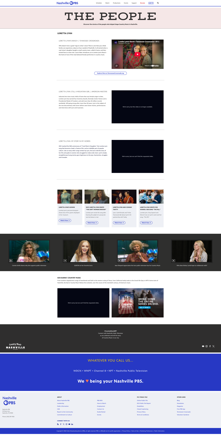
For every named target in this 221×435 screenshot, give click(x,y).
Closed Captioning (142, 409)
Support (134, 3)
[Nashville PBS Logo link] (67, 3)
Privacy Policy (141, 412)
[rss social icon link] (58, 425)
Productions (116, 3)
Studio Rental (101, 412)
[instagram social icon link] (67, 425)
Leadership (60, 403)
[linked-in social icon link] (72, 425)
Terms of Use (135, 431)
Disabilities (140, 406)
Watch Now (64, 220)
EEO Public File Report (144, 403)
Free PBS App (181, 409)
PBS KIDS (99, 400)
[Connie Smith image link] (29, 251)
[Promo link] (69, 197)
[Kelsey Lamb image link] (192, 251)
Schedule (99, 3)
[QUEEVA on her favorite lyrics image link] (83, 251)
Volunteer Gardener (183, 415)
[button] (110, 73)
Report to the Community (65, 412)
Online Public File (142, 400)
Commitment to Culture (64, 415)
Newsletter (180, 403)
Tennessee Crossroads (184, 412)
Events (126, 3)
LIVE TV (151, 3)
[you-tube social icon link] (70, 425)
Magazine (180, 406)
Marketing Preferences (146, 431)
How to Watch (101, 403)
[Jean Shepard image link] (137, 251)
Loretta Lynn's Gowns (67, 207)
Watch (107, 3)
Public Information (63, 406)
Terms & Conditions (143, 415)
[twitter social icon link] (64, 425)
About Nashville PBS (63, 400)
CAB (58, 409)
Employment (101, 406)
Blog (178, 400)
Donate (142, 3)
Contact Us (100, 409)
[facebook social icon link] (61, 425)
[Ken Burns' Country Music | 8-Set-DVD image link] (138, 303)
